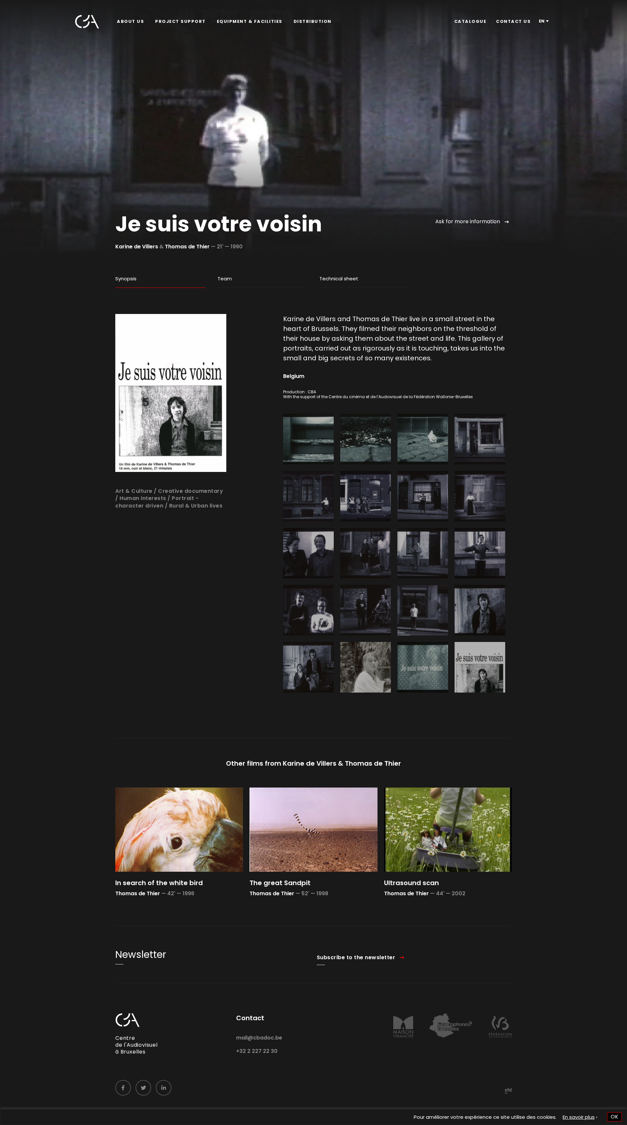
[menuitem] (130, 21)
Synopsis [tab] (126, 278)
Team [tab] (224, 278)
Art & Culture (134, 491)
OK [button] (614, 1116)
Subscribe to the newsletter (356, 957)
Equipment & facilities (249, 21)
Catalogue (470, 21)
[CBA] (87, 21)
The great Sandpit (280, 882)
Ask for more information (467, 221)
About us (130, 21)
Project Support (180, 21)
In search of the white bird (159, 882)
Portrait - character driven (157, 501)
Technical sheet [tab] (338, 278)
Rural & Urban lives (196, 505)
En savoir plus (579, 1117)
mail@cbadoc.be (259, 1037)
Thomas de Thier (187, 246)
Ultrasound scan (411, 882)
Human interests (143, 498)
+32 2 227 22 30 (257, 1051)
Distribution (312, 21)
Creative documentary (190, 491)
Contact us (513, 21)
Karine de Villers (136, 246)
